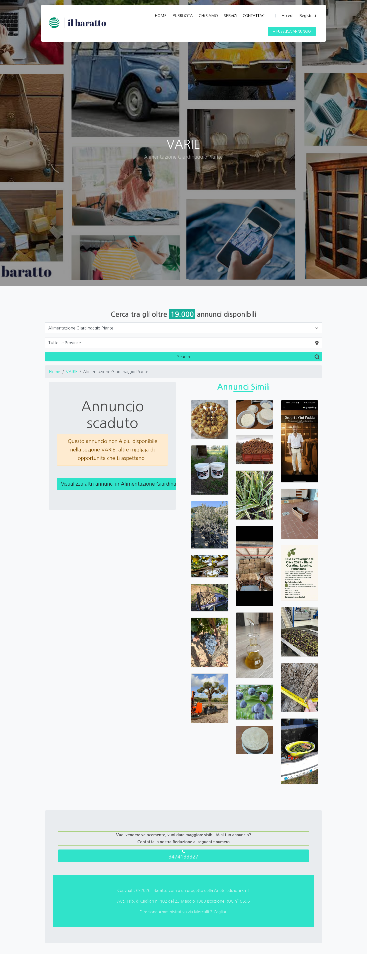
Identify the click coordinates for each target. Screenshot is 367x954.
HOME (161, 15)
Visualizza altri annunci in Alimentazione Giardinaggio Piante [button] (132, 483)
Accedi (287, 15)
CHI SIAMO (208, 15)
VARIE (71, 372)
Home (54, 372)
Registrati (307, 15)
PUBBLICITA (183, 15)
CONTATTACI (254, 15)
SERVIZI (230, 15)
